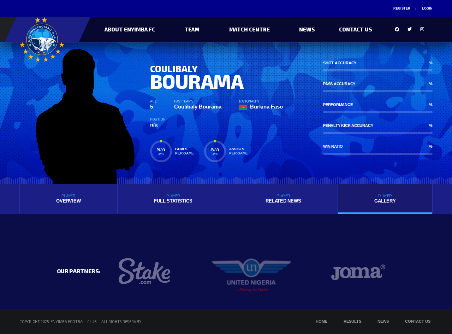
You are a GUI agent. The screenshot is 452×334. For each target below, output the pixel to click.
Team (192, 29)
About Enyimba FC (130, 29)
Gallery (385, 199)
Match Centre (249, 29)
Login (427, 8)
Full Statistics (173, 199)
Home (321, 321)
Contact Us (355, 29)
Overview (68, 199)
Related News (283, 199)
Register (401, 8)
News (307, 29)
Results (352, 321)
